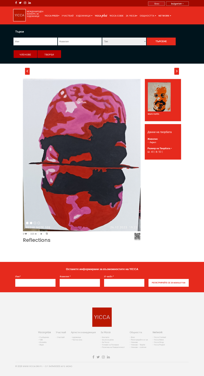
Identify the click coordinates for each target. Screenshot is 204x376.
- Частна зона (76, 340)
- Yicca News (158, 340)
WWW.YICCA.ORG (31, 366)
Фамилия (65, 276)
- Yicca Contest (159, 337)
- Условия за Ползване (110, 345)
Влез (156, 3)
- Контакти (105, 337)
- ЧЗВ (40, 340)
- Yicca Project (159, 345)
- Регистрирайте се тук (139, 340)
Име (18, 276)
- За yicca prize (107, 340)
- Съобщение (43, 337)
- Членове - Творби (137, 345)
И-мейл (109, 276)
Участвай (68, 15)
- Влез (132, 337)
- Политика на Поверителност (113, 347)
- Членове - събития (138, 347)
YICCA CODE (116, 15)
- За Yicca (105, 342)
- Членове (134, 342)
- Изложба (42, 342)
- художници (76, 337)
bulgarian (176, 3)
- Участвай (60, 337)
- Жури (41, 345)
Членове (25, 54)
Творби (49, 54)
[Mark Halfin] (163, 96)
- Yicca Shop (158, 342)
